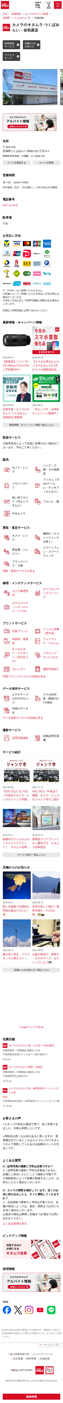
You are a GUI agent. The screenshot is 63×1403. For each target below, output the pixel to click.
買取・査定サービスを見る (19, 570)
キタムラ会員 (49, 2)
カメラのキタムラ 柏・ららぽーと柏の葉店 (31, 1045)
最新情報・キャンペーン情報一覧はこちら (31, 425)
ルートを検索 (46, 162)
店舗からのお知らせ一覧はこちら (31, 970)
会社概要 (18, 1358)
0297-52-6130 (10, 205)
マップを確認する (16, 162)
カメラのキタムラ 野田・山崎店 (25, 1067)
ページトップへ (51, 1344)
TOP (5, 14)
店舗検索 (38, 2)
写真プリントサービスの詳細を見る (24, 676)
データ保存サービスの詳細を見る (23, 717)
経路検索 (31, 1396)
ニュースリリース (43, 1354)
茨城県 (6, 18)
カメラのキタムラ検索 (36, 14)
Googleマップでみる (31, 1027)
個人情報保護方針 (20, 1354)
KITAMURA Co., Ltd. (24, 1380)
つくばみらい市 (22, 18)
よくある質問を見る (15, 1223)
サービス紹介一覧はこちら (31, 855)
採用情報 (31, 1358)
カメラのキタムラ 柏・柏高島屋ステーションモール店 (34, 1090)
